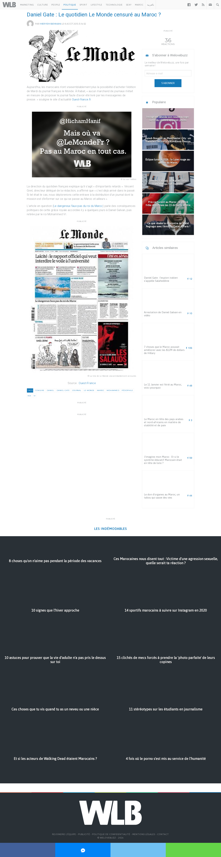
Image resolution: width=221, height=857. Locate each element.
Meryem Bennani (50, 23)
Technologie (114, 4)
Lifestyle (96, 4)
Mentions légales (143, 834)
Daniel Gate (63, 390)
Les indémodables (110, 528)
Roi (29, 396)
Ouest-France (87, 383)
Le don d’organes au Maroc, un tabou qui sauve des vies (162, 496)
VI (35, 396)
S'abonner (168, 83)
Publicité (84, 834)
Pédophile (127, 390)
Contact (163, 834)
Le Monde (89, 390)
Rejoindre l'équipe (64, 834)
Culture (42, 4)
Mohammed (113, 390)
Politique (70, 4)
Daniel (50, 390)
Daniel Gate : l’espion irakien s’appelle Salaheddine (161, 279)
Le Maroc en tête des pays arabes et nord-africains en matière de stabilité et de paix (163, 422)
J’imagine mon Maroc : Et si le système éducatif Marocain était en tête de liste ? (163, 459)
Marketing (27, 4)
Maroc (139, 4)
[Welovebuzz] (9, 4)
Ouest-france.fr (81, 99)
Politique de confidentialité (111, 834)
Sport (83, 4)
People (55, 4)
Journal (76, 390)
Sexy (129, 4)
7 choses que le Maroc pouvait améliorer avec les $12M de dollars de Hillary (164, 350)
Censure (39, 390)
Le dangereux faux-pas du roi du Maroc (78, 206)
